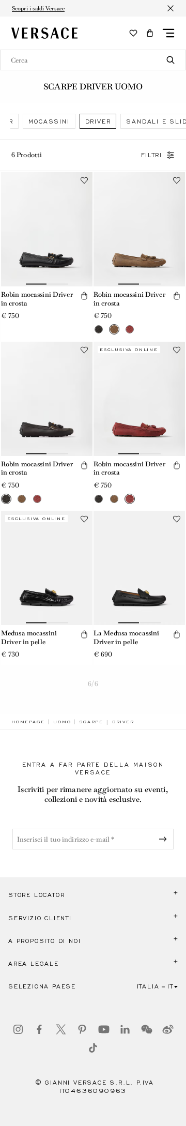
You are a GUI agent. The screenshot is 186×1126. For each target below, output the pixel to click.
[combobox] (93, 60)
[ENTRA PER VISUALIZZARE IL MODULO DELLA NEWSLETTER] (165, 839)
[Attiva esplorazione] (168, 33)
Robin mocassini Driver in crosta (37, 299)
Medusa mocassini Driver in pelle (29, 637)
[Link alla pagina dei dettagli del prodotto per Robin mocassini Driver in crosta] (46, 229)
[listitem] (49, 121)
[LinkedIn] (125, 1029)
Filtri (151, 155)
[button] (150, 33)
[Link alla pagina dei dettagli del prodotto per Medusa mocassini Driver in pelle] (46, 568)
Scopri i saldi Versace (38, 8)
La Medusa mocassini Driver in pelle (126, 637)
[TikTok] (93, 1048)
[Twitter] (61, 1029)
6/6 (93, 683)
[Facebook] (39, 1029)
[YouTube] (104, 1029)
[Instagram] (18, 1029)
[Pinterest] (82, 1029)
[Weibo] (168, 1029)
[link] (27, 721)
